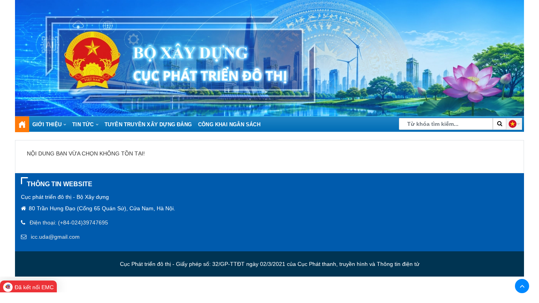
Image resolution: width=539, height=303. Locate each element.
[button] (514, 124)
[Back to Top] (522, 286)
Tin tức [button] (83, 124)
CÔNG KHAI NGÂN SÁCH (229, 124)
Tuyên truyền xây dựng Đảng (148, 124)
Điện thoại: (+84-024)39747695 (69, 222)
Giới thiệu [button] (47, 124)
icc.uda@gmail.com (55, 237)
